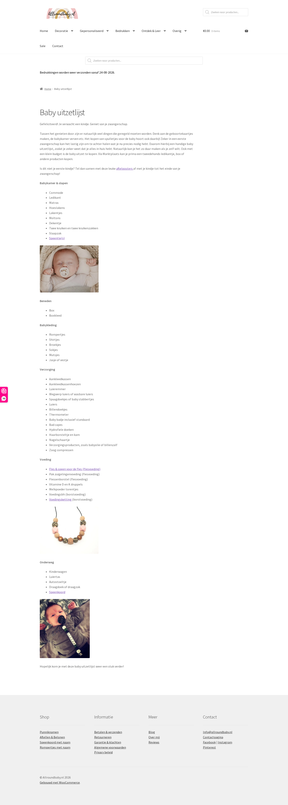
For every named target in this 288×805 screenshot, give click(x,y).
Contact (57, 46)
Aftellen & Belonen (52, 737)
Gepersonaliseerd (91, 31)
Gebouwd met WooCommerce (60, 782)
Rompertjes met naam (55, 747)
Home (44, 31)
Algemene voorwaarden (110, 747)
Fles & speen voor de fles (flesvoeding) (74, 469)
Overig (177, 31)
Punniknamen (49, 732)
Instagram (225, 742)
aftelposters (124, 168)
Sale (42, 46)
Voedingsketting (60, 499)
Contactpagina (213, 737)
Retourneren (102, 737)
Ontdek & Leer (151, 31)
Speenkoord (57, 592)
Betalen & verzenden (108, 732)
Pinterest (209, 747)
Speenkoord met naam (55, 742)
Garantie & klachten (107, 742)
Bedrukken (122, 31)
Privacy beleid (103, 752)
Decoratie (61, 31)
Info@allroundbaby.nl (217, 732)
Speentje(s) (57, 238)
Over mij (154, 737)
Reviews (154, 742)
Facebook (209, 742)
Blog (152, 732)
